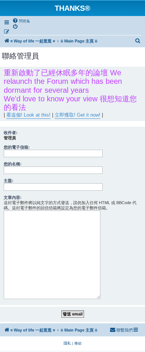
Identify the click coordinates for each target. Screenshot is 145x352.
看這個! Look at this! (28, 115)
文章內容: (13, 197)
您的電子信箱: (17, 147)
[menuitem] (21, 21)
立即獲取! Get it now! (77, 115)
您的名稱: (13, 164)
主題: (8, 180)
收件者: (10, 132)
